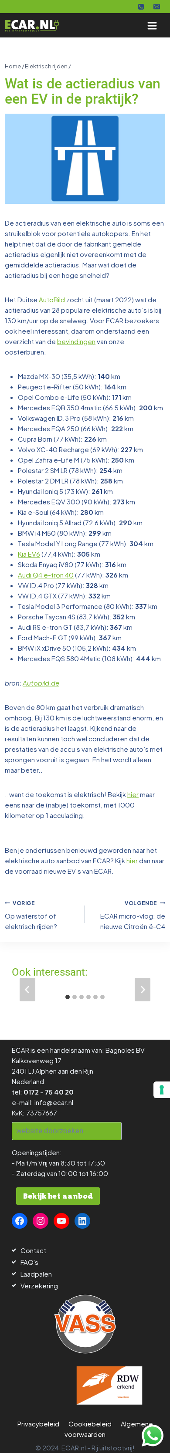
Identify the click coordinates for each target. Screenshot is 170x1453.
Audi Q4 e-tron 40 (46, 575)
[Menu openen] (152, 25)
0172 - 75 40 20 (49, 1092)
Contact (33, 1250)
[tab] (67, 997)
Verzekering (39, 1285)
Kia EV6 (29, 554)
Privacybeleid (38, 1423)
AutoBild (52, 299)
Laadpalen (36, 1274)
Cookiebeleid (90, 1423)
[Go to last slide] (27, 989)
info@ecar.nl (53, 1102)
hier (133, 794)
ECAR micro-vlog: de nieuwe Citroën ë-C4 (132, 915)
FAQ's (29, 1262)
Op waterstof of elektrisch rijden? (31, 915)
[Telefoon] (141, 6)
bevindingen (76, 341)
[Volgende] (142, 989)
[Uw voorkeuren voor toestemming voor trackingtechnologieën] (161, 1089)
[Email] (156, 6)
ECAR (20, 1050)
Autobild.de (41, 683)
